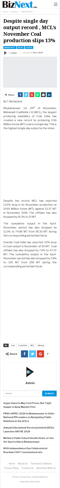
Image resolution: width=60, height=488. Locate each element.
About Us (23, 463)
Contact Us (28, 468)
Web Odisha (35, 481)
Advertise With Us (46, 468)
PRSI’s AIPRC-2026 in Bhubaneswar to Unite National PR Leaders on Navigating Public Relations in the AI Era (28, 417)
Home (12, 463)
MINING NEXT (10, 47)
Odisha (29, 47)
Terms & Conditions (41, 463)
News (20, 47)
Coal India (22, 345)
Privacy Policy (11, 468)
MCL (32, 345)
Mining (41, 345)
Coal (13, 345)
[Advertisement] (30, 164)
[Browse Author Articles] (30, 372)
